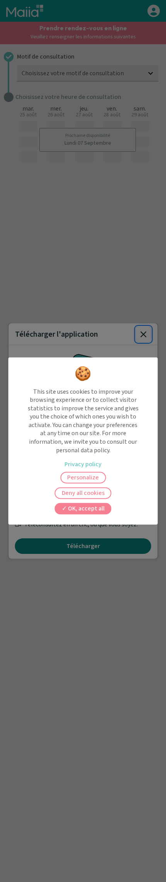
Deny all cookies (83, 493)
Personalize (83, 478)
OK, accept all (86, 509)
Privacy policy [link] (83, 464)
